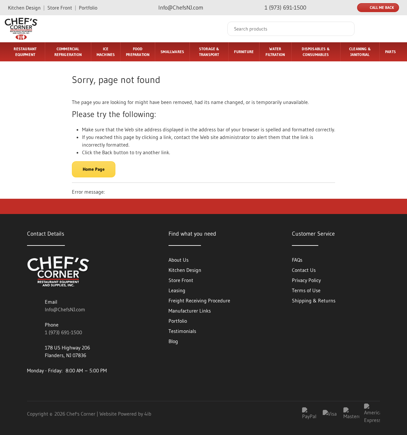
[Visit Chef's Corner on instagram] (66, 386)
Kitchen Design (24, 7)
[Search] (345, 29)
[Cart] (395, 29)
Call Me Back (382, 7)
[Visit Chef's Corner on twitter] (83, 386)
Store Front (59, 7)
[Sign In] (371, 29)
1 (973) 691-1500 (63, 332)
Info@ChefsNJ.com (65, 309)
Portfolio (88, 7)
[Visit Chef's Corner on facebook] (49, 386)
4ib (147, 414)
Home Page (94, 169)
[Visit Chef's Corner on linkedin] (32, 386)
